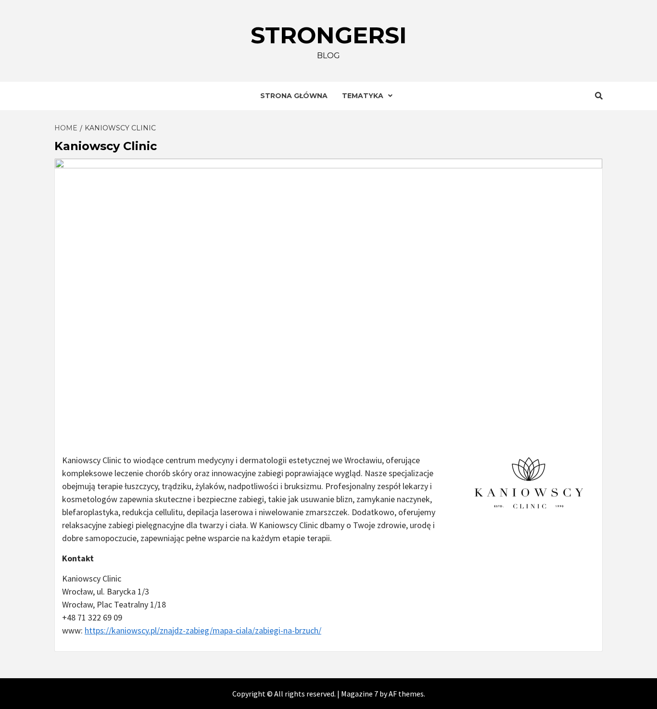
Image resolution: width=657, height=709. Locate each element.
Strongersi (329, 35)
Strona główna (294, 95)
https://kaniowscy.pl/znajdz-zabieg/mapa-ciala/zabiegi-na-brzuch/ (203, 630)
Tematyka (362, 95)
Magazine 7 (359, 693)
